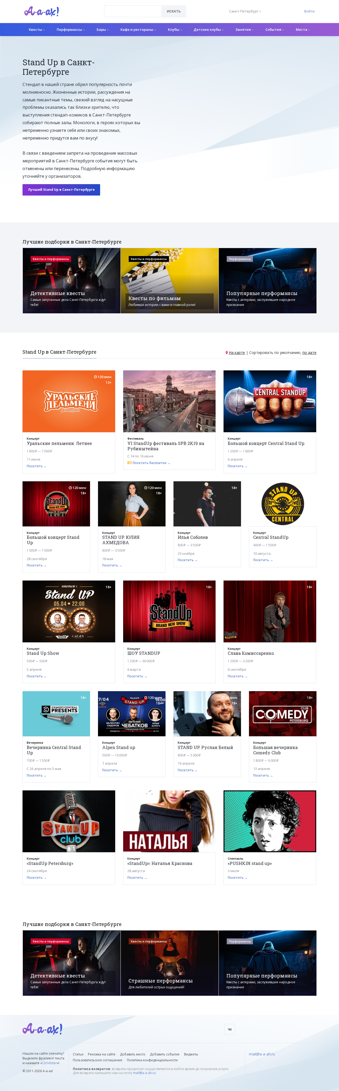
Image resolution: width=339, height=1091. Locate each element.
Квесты (36, 29)
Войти (309, 11)
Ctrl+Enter (49, 1063)
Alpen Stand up (118, 747)
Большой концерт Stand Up (53, 539)
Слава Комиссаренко (251, 653)
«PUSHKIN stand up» (250, 863)
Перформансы (70, 29)
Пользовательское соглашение (97, 1060)
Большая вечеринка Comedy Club (275, 749)
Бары (102, 29)
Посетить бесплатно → (152, 463)
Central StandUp (270, 537)
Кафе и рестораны (137, 29)
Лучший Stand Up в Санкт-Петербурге (61, 189)
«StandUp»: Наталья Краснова (159, 863)
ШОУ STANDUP (143, 653)
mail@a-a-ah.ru (144, 1073)
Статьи (78, 1054)
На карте (237, 352)
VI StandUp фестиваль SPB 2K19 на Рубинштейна (165, 445)
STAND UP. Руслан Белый (205, 747)
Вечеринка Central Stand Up (54, 749)
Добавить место (132, 1054)
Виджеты (191, 1054)
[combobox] (133, 11)
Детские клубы (208, 29)
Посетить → (37, 466)
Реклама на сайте (101, 1054)
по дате (309, 352)
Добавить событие (165, 1054)
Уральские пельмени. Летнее (59, 443)
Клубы (174, 29)
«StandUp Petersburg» (50, 863)
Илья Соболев (193, 537)
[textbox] (132, 7)
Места (302, 29)
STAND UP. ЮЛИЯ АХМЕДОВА (121, 539)
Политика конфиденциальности (152, 1060)
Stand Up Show (43, 653)
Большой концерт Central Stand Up (266, 443)
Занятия (243, 29)
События (273, 29)
